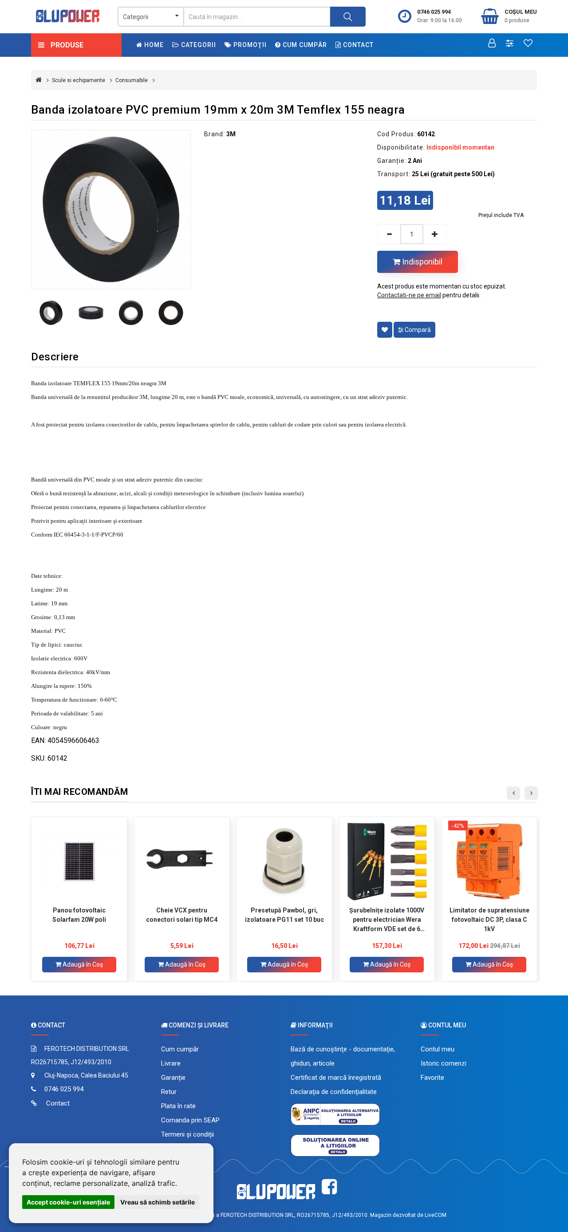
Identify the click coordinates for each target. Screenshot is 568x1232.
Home (153, 44)
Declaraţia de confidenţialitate (334, 1092)
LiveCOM (435, 1215)
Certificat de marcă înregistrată (336, 1078)
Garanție (173, 1078)
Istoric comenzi (443, 1063)
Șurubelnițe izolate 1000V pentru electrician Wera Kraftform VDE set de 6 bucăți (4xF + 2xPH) (386, 919)
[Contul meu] (492, 43)
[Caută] (348, 17)
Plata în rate (178, 1106)
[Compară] (509, 43)
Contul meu (437, 1049)
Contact (357, 44)
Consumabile (131, 80)
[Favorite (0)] (528, 43)
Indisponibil (421, 261)
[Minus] (388, 234)
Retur (169, 1092)
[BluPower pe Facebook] (329, 1187)
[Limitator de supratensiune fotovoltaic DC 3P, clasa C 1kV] (489, 861)
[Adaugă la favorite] (384, 330)
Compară (417, 329)
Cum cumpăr (304, 44)
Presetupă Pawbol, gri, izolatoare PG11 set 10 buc (284, 915)
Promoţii (249, 44)
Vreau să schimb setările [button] (157, 1202)
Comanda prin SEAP (190, 1120)
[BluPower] (67, 16)
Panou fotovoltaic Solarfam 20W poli (79, 915)
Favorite (432, 1078)
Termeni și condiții (187, 1134)
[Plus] (434, 234)
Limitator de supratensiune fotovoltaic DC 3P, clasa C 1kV (489, 919)
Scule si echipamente (78, 80)
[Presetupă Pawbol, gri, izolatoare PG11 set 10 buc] (284, 861)
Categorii (197, 44)
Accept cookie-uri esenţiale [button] (68, 1202)
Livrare (171, 1063)
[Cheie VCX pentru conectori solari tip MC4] (181, 861)
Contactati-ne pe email (409, 295)
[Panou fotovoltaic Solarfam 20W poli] (79, 861)
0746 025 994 (434, 11)
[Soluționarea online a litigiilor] (335, 1145)
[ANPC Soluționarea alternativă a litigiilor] (335, 1114)
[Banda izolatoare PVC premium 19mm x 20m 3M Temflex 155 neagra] (111, 209)
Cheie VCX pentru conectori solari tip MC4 (181, 915)
